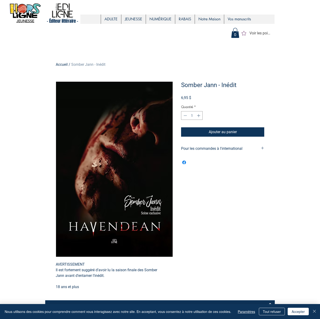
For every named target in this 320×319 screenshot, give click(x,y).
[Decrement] (185, 115)
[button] (235, 33)
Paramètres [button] (246, 311)
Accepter (298, 311)
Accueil (62, 64)
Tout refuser (272, 311)
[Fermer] (314, 311)
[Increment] (199, 115)
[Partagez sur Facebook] (184, 162)
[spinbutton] (192, 115)
